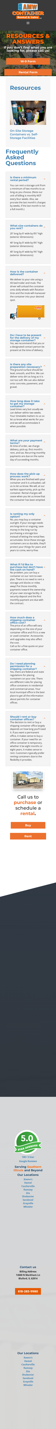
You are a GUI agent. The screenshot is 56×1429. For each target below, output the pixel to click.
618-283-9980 (28, 1291)
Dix (28, 1193)
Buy (28, 825)
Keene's (28, 1179)
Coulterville (28, 1186)
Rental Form (28, 72)
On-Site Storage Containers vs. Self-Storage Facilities (24, 134)
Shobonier (28, 1196)
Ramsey (28, 1189)
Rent (28, 836)
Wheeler (28, 1206)
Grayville (28, 1203)
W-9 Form (28, 61)
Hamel (28, 1182)
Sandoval (28, 1199)
